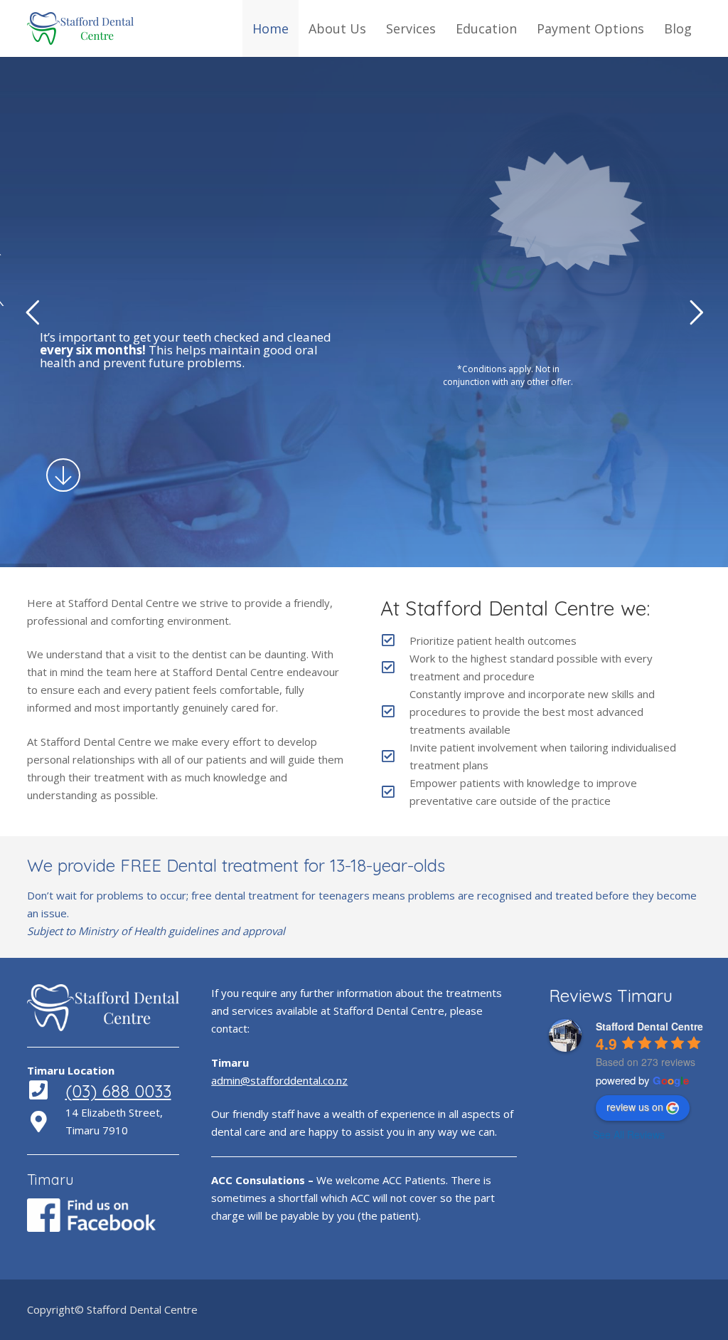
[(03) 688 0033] (46, 1091)
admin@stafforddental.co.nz (279, 1080)
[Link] (80, 28)
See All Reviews (629, 1134)
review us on (634, 1106)
